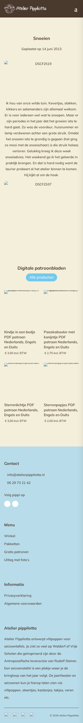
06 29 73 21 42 (19, 483)
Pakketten (12, 544)
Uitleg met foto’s (16, 560)
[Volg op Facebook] (7, 504)
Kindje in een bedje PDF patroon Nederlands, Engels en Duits (20, 339)
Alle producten (41, 277)
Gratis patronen (16, 552)
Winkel (9, 536)
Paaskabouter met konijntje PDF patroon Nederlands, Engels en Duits (61, 339)
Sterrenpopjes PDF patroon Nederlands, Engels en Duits (61, 410)
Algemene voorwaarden (23, 603)
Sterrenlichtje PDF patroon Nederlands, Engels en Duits (21, 410)
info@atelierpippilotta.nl (26, 475)
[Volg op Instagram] (15, 504)
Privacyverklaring (17, 595)
